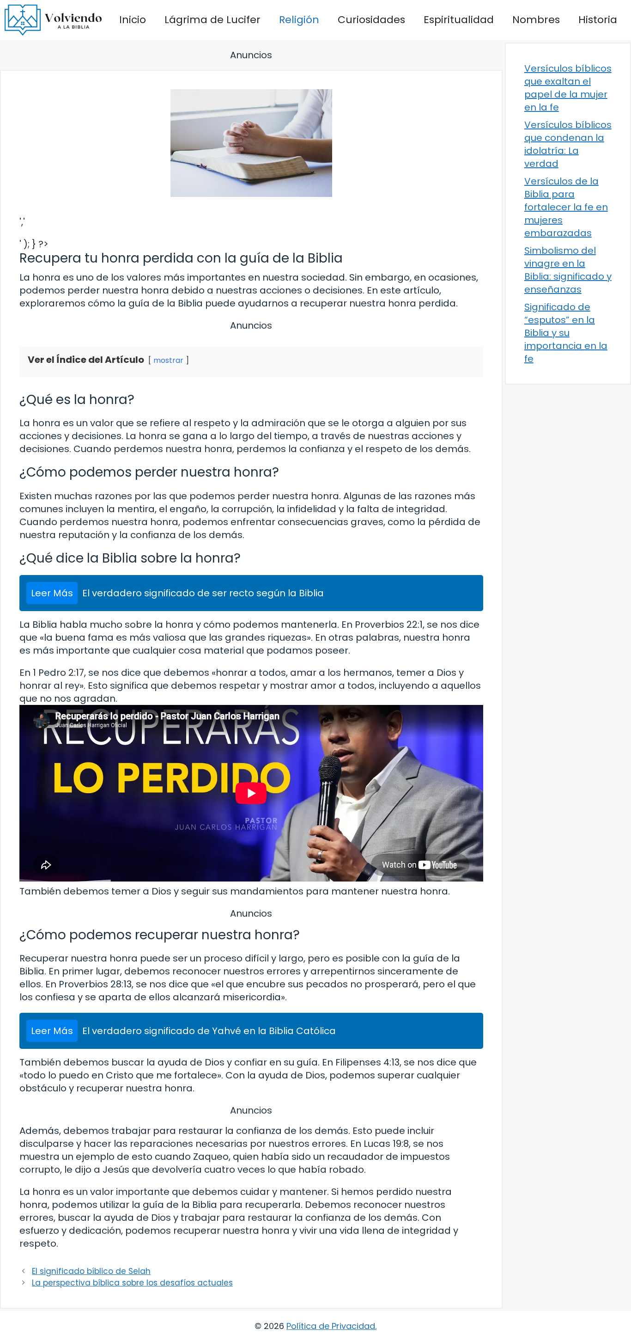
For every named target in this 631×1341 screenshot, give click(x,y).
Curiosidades (371, 19)
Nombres (536, 19)
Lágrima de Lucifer (212, 19)
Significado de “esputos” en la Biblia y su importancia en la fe (565, 332)
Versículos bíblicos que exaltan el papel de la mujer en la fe (568, 88)
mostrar (168, 360)
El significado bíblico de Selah (91, 1271)
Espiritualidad (459, 19)
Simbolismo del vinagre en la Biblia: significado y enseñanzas (568, 270)
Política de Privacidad (330, 1326)
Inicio (132, 19)
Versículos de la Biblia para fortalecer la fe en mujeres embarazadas (566, 207)
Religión (299, 19)
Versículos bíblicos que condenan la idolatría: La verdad (568, 144)
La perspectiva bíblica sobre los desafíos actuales (132, 1282)
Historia (597, 19)
